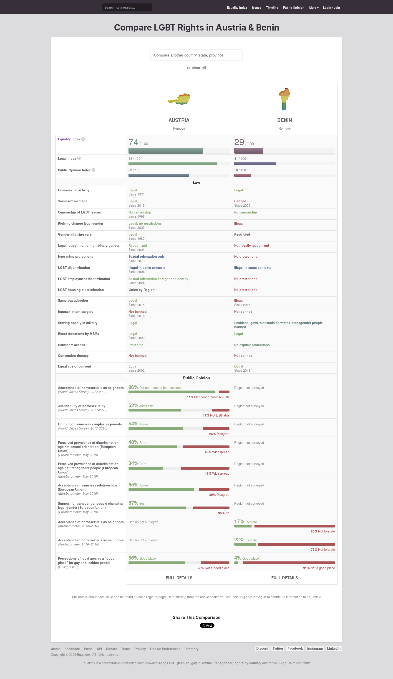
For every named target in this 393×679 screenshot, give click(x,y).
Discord (262, 648)
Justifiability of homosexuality (81, 406)
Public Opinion (293, 7)
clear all (199, 67)
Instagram (315, 648)
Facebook (295, 648)
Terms (126, 648)
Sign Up (286, 663)
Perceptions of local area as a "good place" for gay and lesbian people (86, 560)
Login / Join (331, 7)
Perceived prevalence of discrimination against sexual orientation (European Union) (88, 446)
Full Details (179, 577)
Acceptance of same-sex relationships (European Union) (88, 487)
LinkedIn (334, 648)
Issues (256, 7)
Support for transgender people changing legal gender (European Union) (90, 505)
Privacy (140, 648)
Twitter (278, 648)
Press (88, 648)
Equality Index (237, 7)
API (99, 648)
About (55, 648)
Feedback (72, 648)
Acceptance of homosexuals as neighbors (91, 387)
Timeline (272, 7)
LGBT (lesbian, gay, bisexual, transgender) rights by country (214, 663)
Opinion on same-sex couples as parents (90, 424)
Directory (191, 648)
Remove (179, 128)
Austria (179, 119)
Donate (111, 648)
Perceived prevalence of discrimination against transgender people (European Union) (88, 467)
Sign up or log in (253, 596)
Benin (284, 119)
